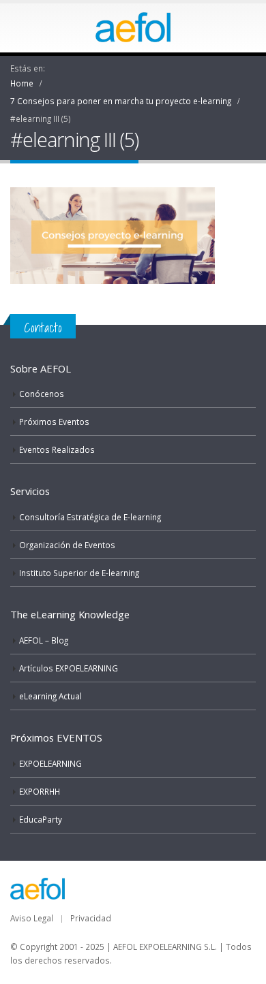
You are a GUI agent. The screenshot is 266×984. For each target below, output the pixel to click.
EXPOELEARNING (50, 763)
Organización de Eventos (67, 544)
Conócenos (41, 393)
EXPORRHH (39, 791)
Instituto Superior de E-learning (79, 572)
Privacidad (90, 917)
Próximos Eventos (54, 421)
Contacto (43, 327)
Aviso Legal (31, 917)
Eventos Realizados (57, 449)
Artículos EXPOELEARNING (68, 668)
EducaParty (40, 819)
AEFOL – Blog (43, 640)
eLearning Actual (50, 696)
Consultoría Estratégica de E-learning (90, 516)
